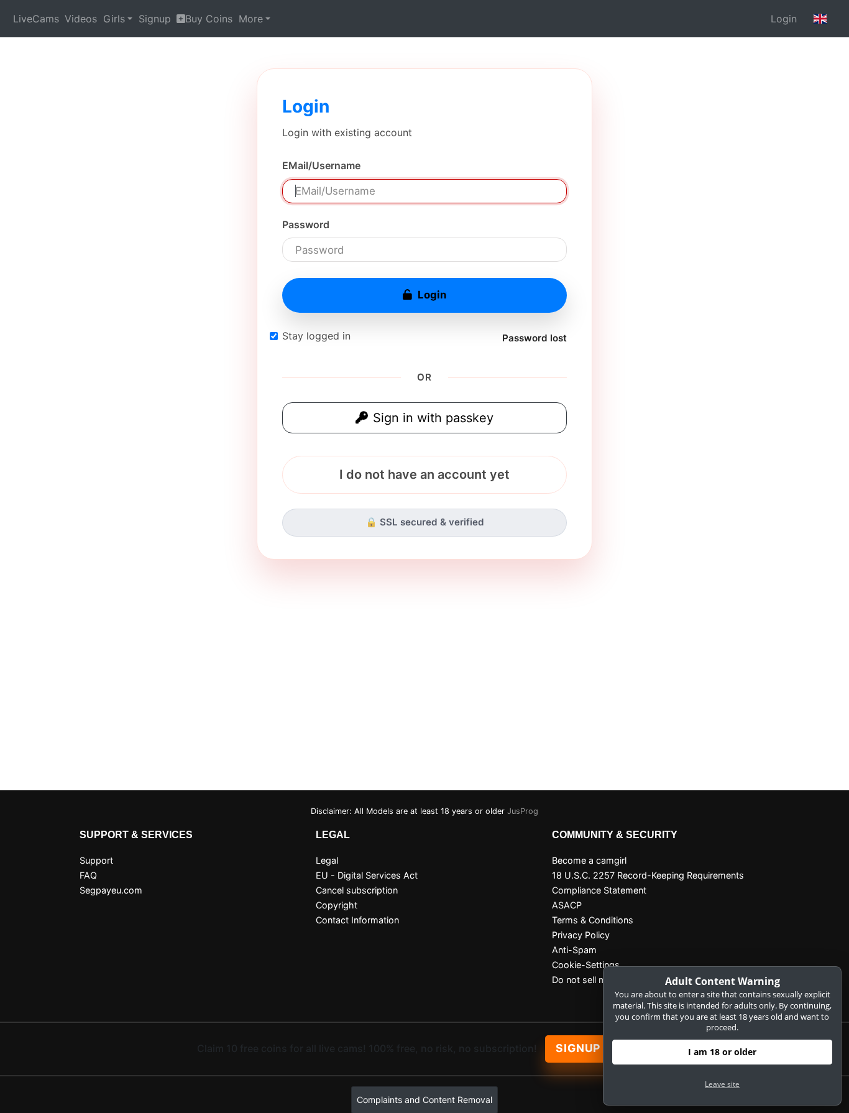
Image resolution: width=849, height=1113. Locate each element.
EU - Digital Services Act (367, 875)
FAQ (88, 875)
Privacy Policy (581, 935)
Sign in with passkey (433, 417)
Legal (327, 860)
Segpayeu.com (111, 890)
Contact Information (357, 920)
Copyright (336, 905)
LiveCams (36, 18)
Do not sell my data (592, 979)
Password (305, 224)
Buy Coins (208, 18)
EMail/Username (321, 165)
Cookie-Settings (586, 964)
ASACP (567, 905)
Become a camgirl (589, 860)
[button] (820, 18)
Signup (155, 18)
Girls (114, 18)
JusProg (522, 811)
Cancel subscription (357, 890)
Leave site (722, 1084)
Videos (81, 18)
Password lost (534, 338)
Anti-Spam (574, 949)
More (251, 18)
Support (96, 860)
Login (784, 18)
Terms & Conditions (592, 920)
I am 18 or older (722, 1052)
